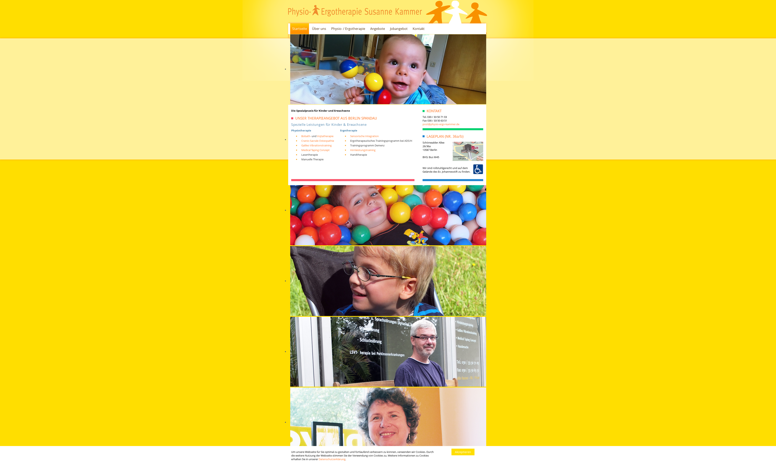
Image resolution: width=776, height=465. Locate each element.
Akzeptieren (463, 452)
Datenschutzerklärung (332, 459)
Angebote (377, 28)
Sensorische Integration (364, 136)
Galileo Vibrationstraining (316, 145)
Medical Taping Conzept (315, 150)
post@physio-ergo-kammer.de (441, 124)
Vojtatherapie (325, 136)
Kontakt (419, 28)
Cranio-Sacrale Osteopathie (317, 141)
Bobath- (306, 136)
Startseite (299, 28)
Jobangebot (399, 28)
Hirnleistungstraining (362, 150)
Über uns (319, 28)
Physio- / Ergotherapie (348, 28)
